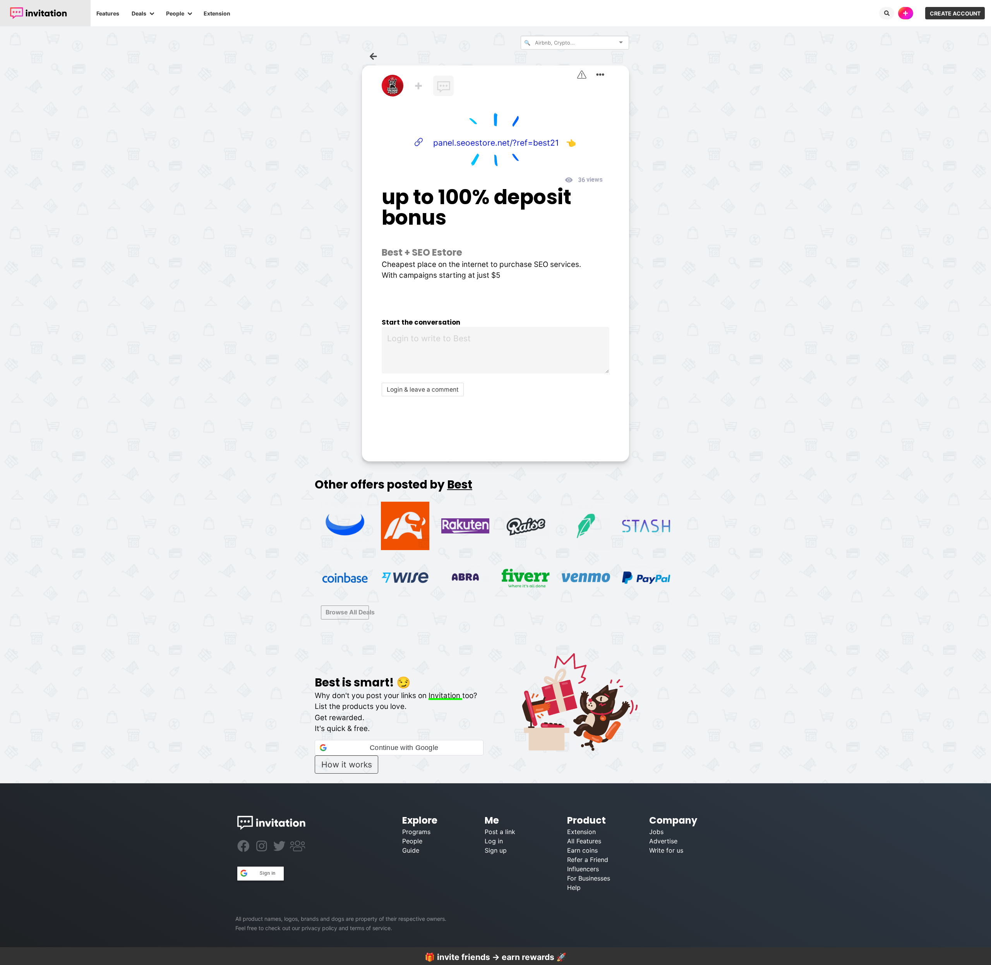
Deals (139, 13)
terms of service (370, 928)
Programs (416, 832)
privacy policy (319, 928)
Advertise (663, 841)
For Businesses (588, 878)
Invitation (445, 695)
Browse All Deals (347, 612)
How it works (346, 764)
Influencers (583, 869)
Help (574, 887)
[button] (399, 747)
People (175, 13)
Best (392, 252)
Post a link (500, 832)
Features (107, 13)
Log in (494, 841)
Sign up (496, 850)
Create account (955, 13)
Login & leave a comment (423, 389)
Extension (217, 13)
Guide (410, 850)
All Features (584, 841)
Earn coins (582, 850)
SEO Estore (437, 252)
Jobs (656, 832)
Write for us (666, 850)
